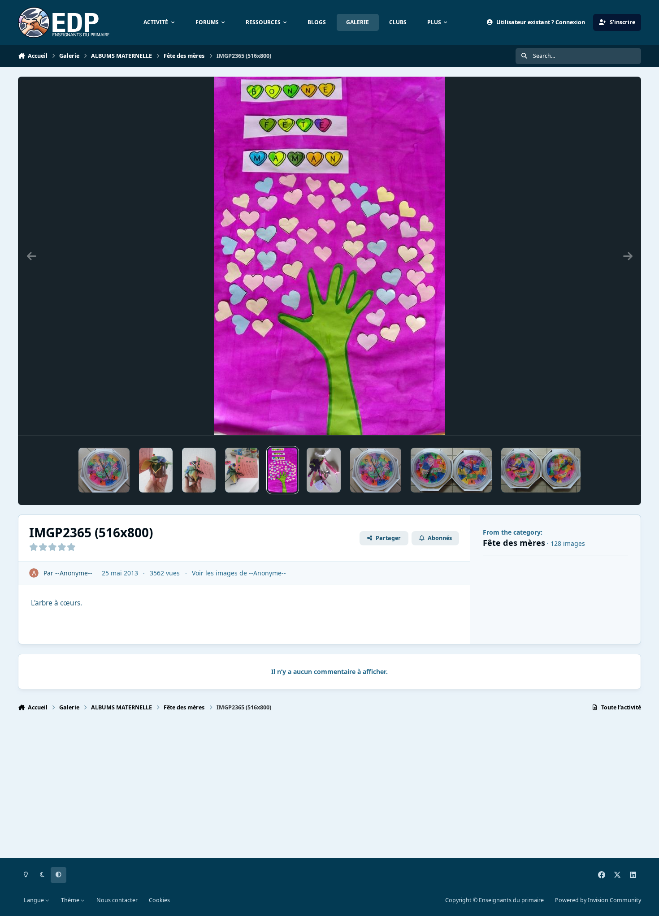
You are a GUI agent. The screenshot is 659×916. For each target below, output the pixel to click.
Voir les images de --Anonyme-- (239, 573)
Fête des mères (514, 542)
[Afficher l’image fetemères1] (199, 470)
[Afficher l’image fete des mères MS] (242, 470)
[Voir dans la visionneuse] (329, 256)
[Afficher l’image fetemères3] (156, 470)
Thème (71, 900)
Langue (34, 900)
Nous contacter (117, 900)
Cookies (159, 900)
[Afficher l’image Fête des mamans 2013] (104, 470)
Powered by (598, 900)
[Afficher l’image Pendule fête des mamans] (375, 470)
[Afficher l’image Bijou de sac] (324, 470)
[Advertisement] (287, 788)
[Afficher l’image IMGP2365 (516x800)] (282, 470)
